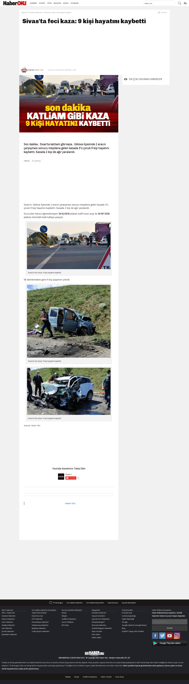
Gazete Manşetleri (129, 602)
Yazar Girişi (119, 677)
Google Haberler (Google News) (134, 625)
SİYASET (42, 3)
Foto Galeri (96, 634)
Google (125, 622)
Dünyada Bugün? (98, 622)
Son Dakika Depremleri (95, 602)
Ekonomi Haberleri (99, 625)
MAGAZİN (57, 3)
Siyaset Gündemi (98, 616)
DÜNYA (66, 3)
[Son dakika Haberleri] (94, 653)
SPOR (49, 3)
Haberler (24, 12)
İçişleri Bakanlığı (128, 619)
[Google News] (36, 161)
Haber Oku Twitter (162, 636)
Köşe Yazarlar (97, 631)
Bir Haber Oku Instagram (177, 636)
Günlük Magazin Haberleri (102, 628)
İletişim (64, 616)
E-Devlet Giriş (127, 613)
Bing (123, 628)
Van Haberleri (7, 628)
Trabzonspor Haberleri (40, 631)
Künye (64, 613)
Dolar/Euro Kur (37, 616)
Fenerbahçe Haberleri (40, 622)
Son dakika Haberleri (74, 602)
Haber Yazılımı (106, 677)
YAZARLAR (74, 3)
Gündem (164, 12)
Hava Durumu (113, 602)
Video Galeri (96, 637)
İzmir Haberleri (7, 622)
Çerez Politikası (68, 622)
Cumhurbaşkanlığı (129, 616)
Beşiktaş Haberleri (39, 628)
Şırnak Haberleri (8, 631)
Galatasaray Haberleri (40, 625)
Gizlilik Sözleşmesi (69, 619)
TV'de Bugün (58, 602)
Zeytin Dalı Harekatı (39, 613)
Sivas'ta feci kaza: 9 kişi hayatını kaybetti (57, 12)
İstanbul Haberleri (9, 616)
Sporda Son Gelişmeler (101, 619)
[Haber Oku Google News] (169, 642)
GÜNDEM (33, 3)
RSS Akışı (65, 625)
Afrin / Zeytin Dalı (8, 613)
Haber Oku (70, 503)
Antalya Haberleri (8, 625)
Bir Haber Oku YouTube (169, 636)
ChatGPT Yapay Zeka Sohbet (133, 631)
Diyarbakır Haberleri (9, 634)
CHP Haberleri (37, 619)
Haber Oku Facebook (155, 636)
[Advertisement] (94, 45)
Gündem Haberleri (35, 12)
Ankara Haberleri (8, 619)
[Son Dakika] (15, 3)
